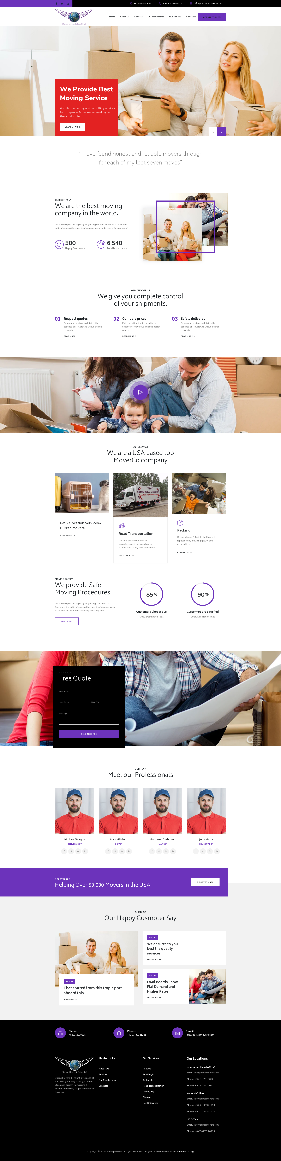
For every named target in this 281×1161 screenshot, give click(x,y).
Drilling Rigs (149, 1091)
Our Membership (156, 16)
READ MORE (70, 336)
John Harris (206, 839)
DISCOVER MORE (205, 882)
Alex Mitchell (118, 839)
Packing (184, 531)
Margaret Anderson (162, 839)
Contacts (191, 16)
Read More (69, 999)
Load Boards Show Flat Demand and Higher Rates (162, 987)
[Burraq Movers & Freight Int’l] (74, 16)
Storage (147, 1097)
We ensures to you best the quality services (162, 949)
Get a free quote (212, 17)
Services (138, 16)
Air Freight (148, 1080)
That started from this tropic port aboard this (93, 991)
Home (112, 16)
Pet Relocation (150, 1103)
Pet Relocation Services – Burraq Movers (80, 526)
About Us (124, 16)
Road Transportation (136, 534)
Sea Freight (149, 1074)
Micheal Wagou (74, 839)
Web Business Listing (182, 1151)
